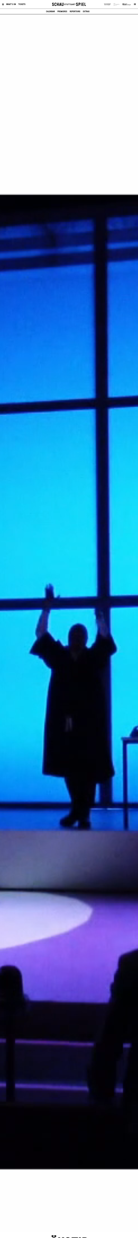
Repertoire (75, 11)
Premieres (62, 11)
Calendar (50, 11)
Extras (86, 11)
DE (135, 4)
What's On (11, 4)
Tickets (21, 4)
